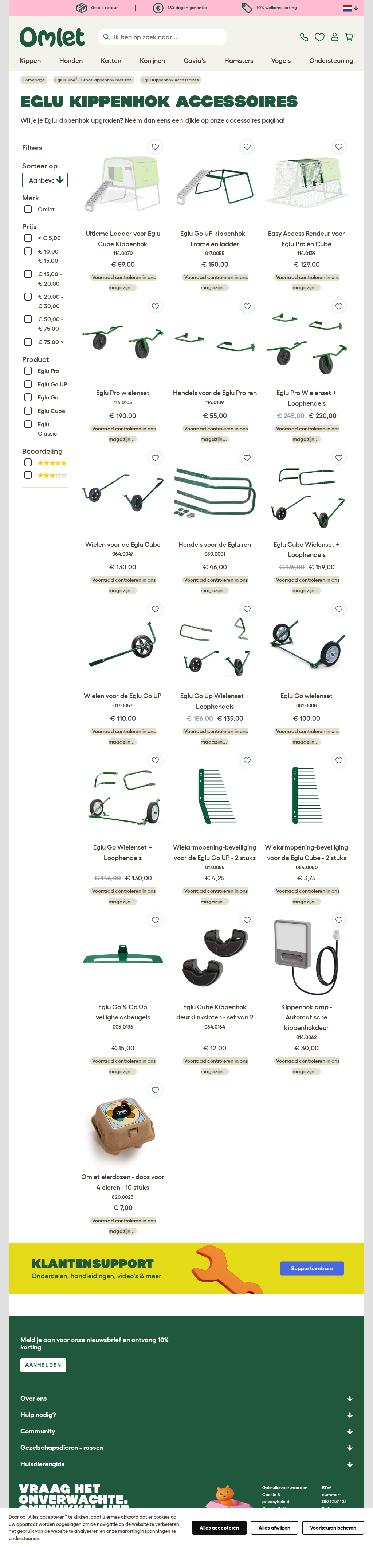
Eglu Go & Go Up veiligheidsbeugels (123, 1016)
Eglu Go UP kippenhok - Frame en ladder (214, 243)
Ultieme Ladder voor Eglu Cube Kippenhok (123, 243)
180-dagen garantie (186, 7)
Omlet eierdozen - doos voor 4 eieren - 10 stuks (122, 1186)
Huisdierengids (42, 1464)
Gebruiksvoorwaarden (284, 1487)
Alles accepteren (219, 1528)
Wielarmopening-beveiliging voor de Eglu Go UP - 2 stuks (214, 857)
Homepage (34, 79)
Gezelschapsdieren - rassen (61, 1447)
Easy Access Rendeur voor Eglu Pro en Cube (306, 243)
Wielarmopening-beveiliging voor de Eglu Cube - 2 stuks (306, 857)
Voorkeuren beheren (333, 1528)
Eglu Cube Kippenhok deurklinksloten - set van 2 (215, 1016)
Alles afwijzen (274, 1528)
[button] (186, 1464)
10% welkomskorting (276, 7)
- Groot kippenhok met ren (93, 79)
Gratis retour (104, 7)
